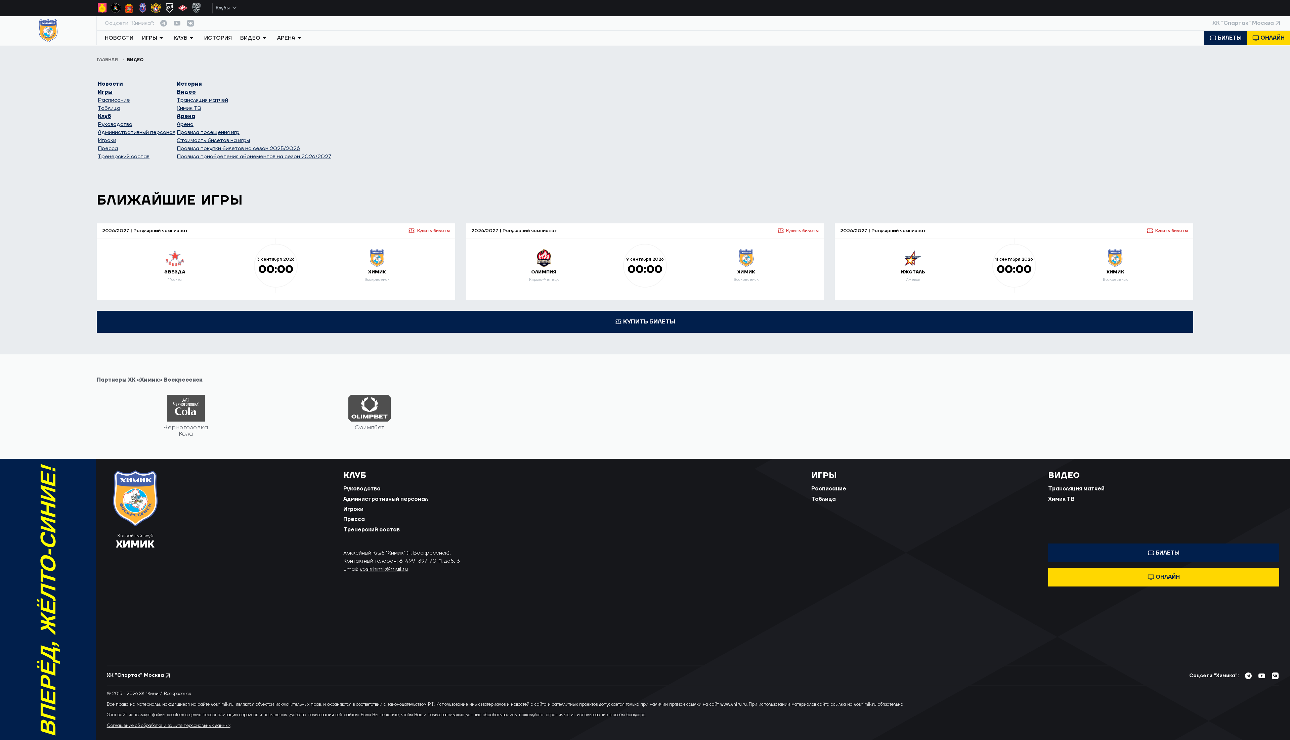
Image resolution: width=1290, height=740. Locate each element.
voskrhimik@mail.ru (384, 569)
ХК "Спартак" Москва (1243, 23)
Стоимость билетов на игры (213, 140)
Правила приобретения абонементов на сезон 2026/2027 (254, 156)
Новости (119, 38)
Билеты (1230, 38)
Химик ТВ (189, 108)
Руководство (115, 124)
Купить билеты (433, 230)
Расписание (114, 100)
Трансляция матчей (202, 100)
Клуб (104, 116)
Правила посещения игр (208, 132)
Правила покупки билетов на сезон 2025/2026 (238, 148)
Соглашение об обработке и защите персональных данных (168, 725)
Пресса (108, 148)
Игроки (107, 140)
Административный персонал (136, 132)
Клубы (223, 8)
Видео (186, 92)
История (218, 38)
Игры (105, 92)
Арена (186, 116)
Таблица (109, 108)
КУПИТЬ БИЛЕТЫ (649, 321)
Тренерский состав (123, 156)
